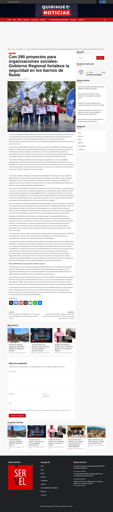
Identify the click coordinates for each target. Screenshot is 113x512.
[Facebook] (100, 1)
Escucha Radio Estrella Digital (58, 19)
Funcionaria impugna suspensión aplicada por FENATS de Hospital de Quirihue (91, 87)
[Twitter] (97, 1)
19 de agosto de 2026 (65, 352)
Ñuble (19, 19)
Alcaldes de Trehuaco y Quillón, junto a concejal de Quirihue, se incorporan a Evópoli (91, 104)
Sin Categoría (82, 146)
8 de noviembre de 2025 (21, 79)
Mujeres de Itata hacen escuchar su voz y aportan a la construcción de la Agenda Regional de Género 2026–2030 (90, 112)
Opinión (43, 19)
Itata (14, 19)
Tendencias (34, 19)
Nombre (12, 394)
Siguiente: (58, 315)
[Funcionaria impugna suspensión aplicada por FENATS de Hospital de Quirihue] (18, 335)
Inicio (9, 19)
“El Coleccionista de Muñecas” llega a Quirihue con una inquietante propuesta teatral (89, 96)
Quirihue (12, 79)
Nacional (26, 19)
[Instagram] (104, 1)
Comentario (13, 371)
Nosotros (73, 19)
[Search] (104, 20)
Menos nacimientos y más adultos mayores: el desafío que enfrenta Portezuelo (91, 120)
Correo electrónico (46, 395)
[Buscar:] (87, 58)
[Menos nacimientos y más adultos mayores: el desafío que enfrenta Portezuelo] (96, 431)
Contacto (81, 19)
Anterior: (24, 315)
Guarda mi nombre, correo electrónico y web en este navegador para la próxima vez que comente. (41, 410)
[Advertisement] (56, 34)
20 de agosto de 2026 (19, 352)
